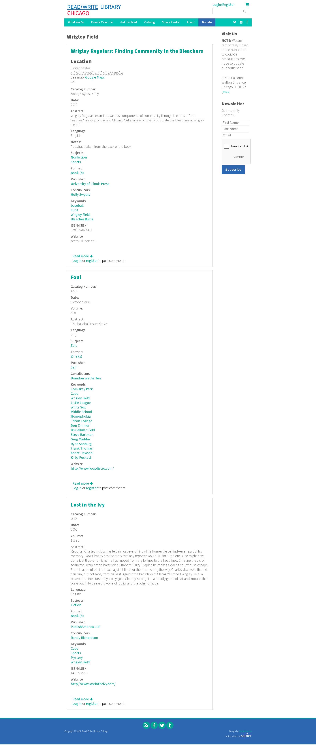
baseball (77, 205)
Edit (74, 345)
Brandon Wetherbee (86, 378)
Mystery (77, 658)
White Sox (78, 407)
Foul (76, 277)
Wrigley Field (80, 215)
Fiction (76, 605)
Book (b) (77, 173)
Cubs (74, 210)
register (92, 261)
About (191, 22)
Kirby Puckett (81, 457)
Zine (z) (76, 356)
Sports (76, 162)
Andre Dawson (82, 453)
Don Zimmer (80, 425)
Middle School (81, 412)
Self (73, 367)
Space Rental (171, 22)
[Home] (94, 10)
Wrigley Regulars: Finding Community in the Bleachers (137, 51)
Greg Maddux (81, 439)
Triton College (81, 421)
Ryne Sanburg (81, 444)
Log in (77, 261)
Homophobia (81, 416)
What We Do (76, 22)
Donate (207, 22)
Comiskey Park (82, 389)
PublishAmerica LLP (85, 627)
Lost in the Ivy (88, 505)
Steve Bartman (82, 435)
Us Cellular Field (83, 430)
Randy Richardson (84, 638)
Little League (81, 403)
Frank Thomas (82, 448)
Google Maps (95, 77)
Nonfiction (79, 157)
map (226, 91)
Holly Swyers (80, 194)
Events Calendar (102, 22)
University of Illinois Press (90, 184)
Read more (82, 256)
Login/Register (223, 5)
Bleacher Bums (82, 219)
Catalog (149, 22)
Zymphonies (245, 731)
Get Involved (128, 22)
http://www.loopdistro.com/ (92, 468)
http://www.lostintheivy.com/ (93, 684)
